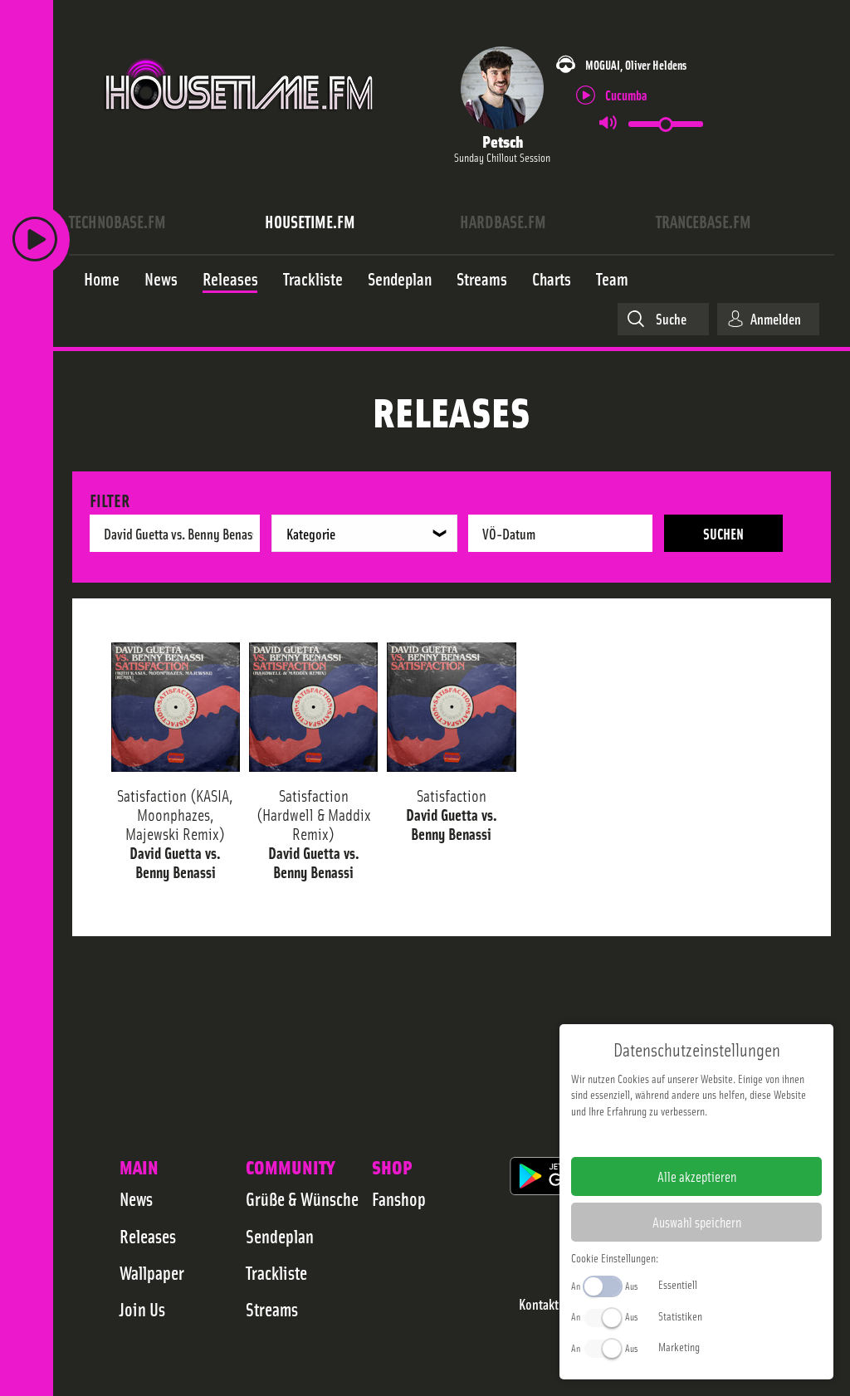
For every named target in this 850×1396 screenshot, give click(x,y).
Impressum (645, 1137)
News (136, 1198)
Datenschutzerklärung (725, 1137)
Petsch (502, 140)
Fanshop (399, 1198)
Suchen (723, 533)
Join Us (142, 1309)
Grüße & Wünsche (302, 1198)
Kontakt (539, 1304)
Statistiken (680, 1315)
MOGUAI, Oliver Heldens (635, 64)
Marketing (679, 1346)
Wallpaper (152, 1272)
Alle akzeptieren (696, 1176)
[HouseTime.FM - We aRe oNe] (240, 127)
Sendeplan (280, 1236)
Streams (272, 1309)
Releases (148, 1236)
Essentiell (677, 1283)
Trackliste (276, 1272)
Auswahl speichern (696, 1221)
